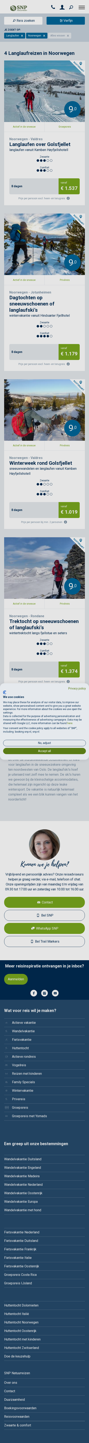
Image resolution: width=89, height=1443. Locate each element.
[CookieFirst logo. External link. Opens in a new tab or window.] (4, 692)
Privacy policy (77, 688)
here (69, 723)
